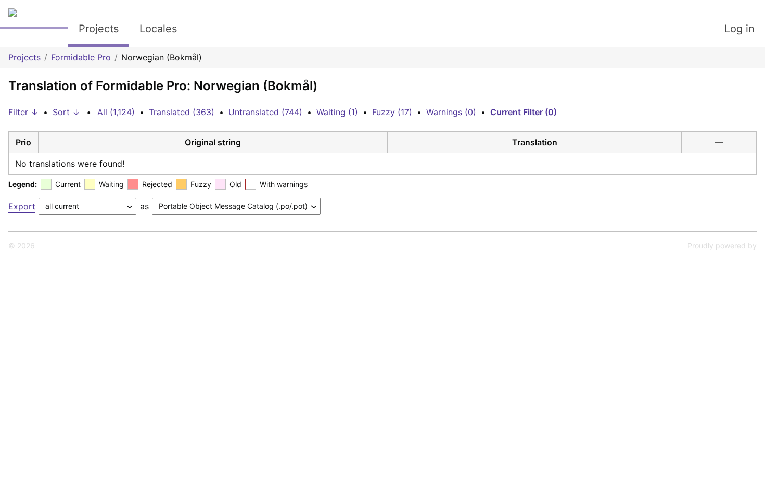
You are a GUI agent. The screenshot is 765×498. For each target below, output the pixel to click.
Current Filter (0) (523, 112)
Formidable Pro (81, 57)
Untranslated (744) (265, 112)
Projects (99, 28)
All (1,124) (116, 112)
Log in (739, 28)
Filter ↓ (23, 112)
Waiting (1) (337, 112)
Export (21, 206)
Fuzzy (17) (392, 112)
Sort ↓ (66, 112)
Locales (158, 28)
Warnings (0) (451, 112)
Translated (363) (181, 112)
